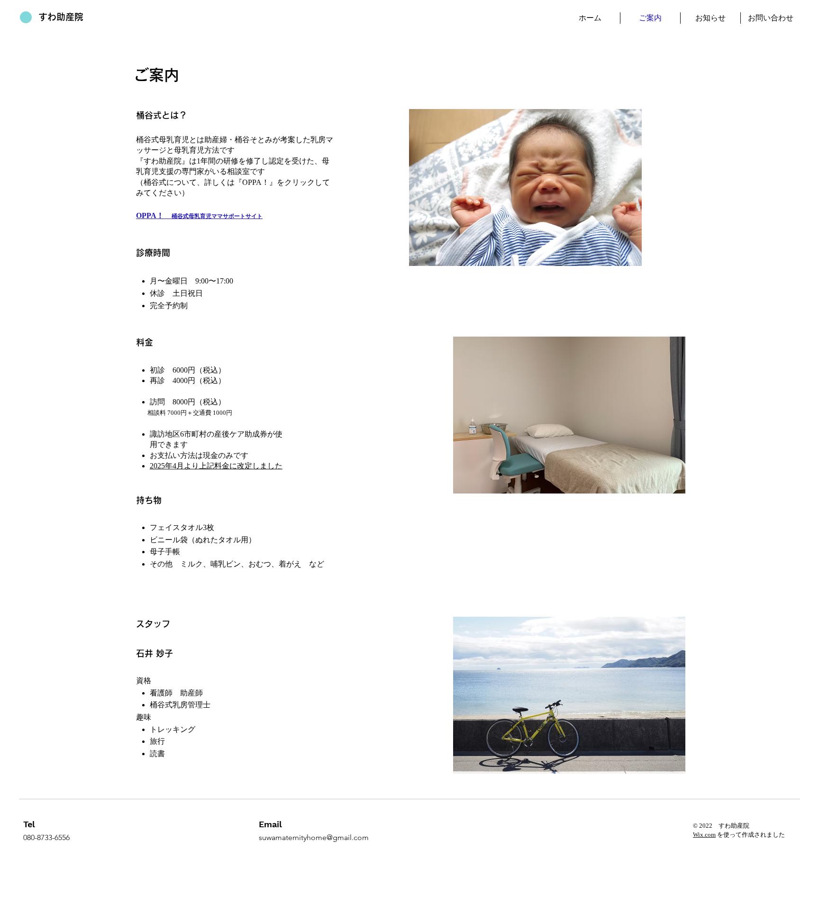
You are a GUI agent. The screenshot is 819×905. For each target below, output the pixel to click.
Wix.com (704, 834)
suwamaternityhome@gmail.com (314, 837)
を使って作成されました (750, 834)
